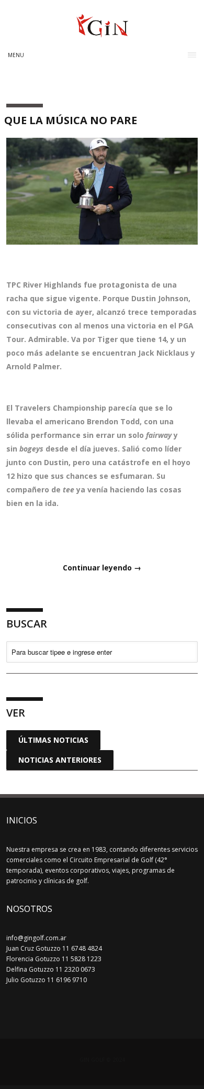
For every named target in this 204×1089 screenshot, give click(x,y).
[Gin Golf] (102, 33)
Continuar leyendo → (102, 568)
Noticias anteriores (59, 760)
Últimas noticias (53, 740)
